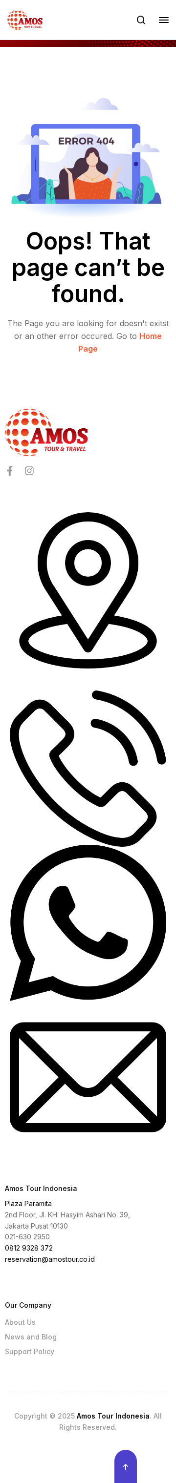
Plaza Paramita (28, 1203)
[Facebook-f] (10, 471)
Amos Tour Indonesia (113, 1416)
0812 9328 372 (29, 1248)
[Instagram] (29, 471)
